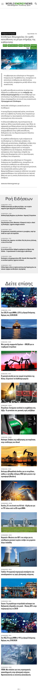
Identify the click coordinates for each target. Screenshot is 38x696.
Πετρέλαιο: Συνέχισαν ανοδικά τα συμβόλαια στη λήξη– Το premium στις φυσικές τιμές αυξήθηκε (18, 409)
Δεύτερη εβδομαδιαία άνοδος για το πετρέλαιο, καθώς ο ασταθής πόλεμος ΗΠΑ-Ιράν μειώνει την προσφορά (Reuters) (18, 474)
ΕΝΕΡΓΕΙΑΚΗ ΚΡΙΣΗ (12, 45)
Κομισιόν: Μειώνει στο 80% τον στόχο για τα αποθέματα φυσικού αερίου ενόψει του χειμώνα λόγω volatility (18, 540)
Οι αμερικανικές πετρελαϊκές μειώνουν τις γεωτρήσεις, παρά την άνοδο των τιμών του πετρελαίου (18, 232)
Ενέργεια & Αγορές (8, 34)
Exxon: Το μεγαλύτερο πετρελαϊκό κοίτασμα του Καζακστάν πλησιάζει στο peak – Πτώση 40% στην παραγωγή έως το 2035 (19, 606)
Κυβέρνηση (33, 48)
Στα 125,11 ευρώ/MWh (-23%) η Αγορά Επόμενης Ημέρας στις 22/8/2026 (18, 314)
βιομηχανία (33, 45)
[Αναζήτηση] (36, 3)
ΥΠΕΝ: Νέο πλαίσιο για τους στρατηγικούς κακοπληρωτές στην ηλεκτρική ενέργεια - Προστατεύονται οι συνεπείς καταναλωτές (16, 672)
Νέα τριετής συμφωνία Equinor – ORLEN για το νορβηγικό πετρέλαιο (17, 345)
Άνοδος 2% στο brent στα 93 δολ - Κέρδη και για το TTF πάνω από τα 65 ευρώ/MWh (18, 507)
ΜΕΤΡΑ (5, 45)
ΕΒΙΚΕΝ (20, 45)
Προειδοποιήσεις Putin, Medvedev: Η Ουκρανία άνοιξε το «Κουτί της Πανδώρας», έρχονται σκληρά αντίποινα (18, 224)
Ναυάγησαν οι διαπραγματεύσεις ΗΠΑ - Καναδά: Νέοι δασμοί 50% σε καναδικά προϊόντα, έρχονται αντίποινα (18, 259)
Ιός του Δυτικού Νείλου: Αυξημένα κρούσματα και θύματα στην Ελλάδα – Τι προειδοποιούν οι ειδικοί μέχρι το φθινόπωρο (17, 250)
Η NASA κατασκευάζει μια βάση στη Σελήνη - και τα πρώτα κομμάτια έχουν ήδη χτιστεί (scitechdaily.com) (16, 208)
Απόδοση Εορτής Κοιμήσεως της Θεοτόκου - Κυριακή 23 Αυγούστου (18, 216)
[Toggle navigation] (3, 4)
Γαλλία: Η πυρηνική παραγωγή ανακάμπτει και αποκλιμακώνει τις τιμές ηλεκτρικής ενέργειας (17, 573)
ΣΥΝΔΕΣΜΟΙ (27, 45)
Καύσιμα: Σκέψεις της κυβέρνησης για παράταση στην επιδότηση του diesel (18, 441)
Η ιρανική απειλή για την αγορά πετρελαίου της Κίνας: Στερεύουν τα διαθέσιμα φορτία (17, 377)
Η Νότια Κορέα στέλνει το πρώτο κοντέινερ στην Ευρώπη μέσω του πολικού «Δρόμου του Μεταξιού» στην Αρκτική (18, 268)
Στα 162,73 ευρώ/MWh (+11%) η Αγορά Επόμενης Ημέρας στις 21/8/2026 (18, 639)
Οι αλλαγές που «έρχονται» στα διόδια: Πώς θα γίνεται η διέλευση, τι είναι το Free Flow (18, 241)
